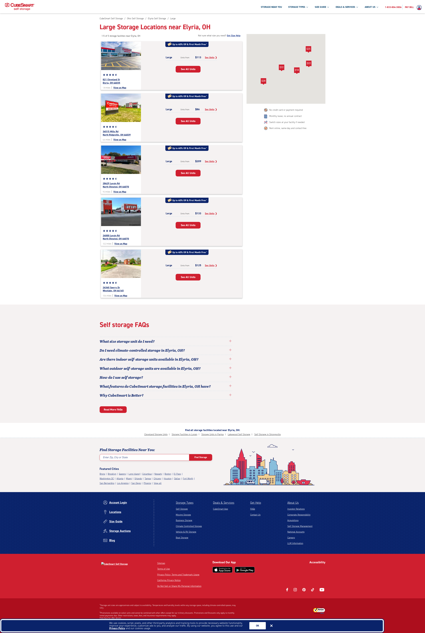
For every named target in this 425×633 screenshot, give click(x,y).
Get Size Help (233, 35)
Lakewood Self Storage (239, 434)
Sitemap (161, 563)
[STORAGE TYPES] (307, 7)
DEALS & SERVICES (345, 7)
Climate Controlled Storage (189, 526)
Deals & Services (223, 503)
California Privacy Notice (169, 580)
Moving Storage (183, 514)
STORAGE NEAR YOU (271, 7)
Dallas (177, 478)
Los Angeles (123, 483)
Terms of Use (163, 568)
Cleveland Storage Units (156, 434)
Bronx (102, 473)
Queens (122, 473)
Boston (168, 473)
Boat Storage (182, 537)
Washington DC (107, 478)
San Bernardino (107, 483)
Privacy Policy (117, 628)
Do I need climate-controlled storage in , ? (142, 350)
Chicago (157, 478)
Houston (167, 478)
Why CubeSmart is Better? (122, 395)
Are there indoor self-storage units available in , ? (149, 359)
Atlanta (120, 478)
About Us (293, 503)
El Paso (177, 473)
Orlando (138, 478)
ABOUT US (370, 7)
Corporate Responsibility (298, 514)
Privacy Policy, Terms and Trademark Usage (178, 574)
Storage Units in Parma (212, 434)
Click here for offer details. (111, 618)
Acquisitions (292, 520)
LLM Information (295, 543)
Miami (129, 478)
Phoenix (147, 483)
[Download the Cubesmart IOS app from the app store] (222, 570)
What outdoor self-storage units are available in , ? (150, 368)
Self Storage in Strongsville (267, 434)
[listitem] (172, 18)
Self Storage (182, 509)
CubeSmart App (220, 509)
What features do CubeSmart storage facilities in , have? (155, 386)
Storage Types (184, 503)
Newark (158, 473)
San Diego (136, 483)
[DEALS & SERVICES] (357, 7)
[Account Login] (420, 8)
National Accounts (295, 531)
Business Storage (184, 520)
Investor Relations (296, 509)
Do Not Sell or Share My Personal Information (179, 586)
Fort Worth (188, 478)
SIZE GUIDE (320, 7)
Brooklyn (112, 473)
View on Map (119, 87)
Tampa (148, 478)
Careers (291, 537)
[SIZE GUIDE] (328, 7)
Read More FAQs (113, 409)
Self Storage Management (299, 526)
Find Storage (200, 457)
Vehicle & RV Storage (186, 531)
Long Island (134, 473)
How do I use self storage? (121, 377)
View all (158, 483)
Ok (257, 625)
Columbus (147, 473)
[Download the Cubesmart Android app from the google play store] (245, 570)
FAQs (252, 509)
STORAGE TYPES (296, 7)
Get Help (255, 503)
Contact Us (255, 514)
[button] (263, 81)
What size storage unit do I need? (127, 341)
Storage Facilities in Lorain (184, 434)
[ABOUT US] (377, 7)
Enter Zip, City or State (115, 457)
